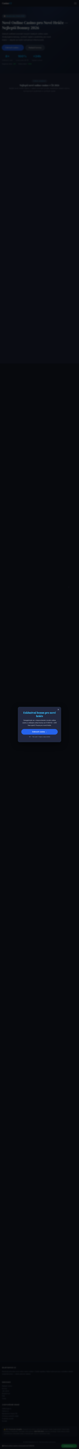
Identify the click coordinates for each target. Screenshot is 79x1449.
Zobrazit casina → (39, 732)
